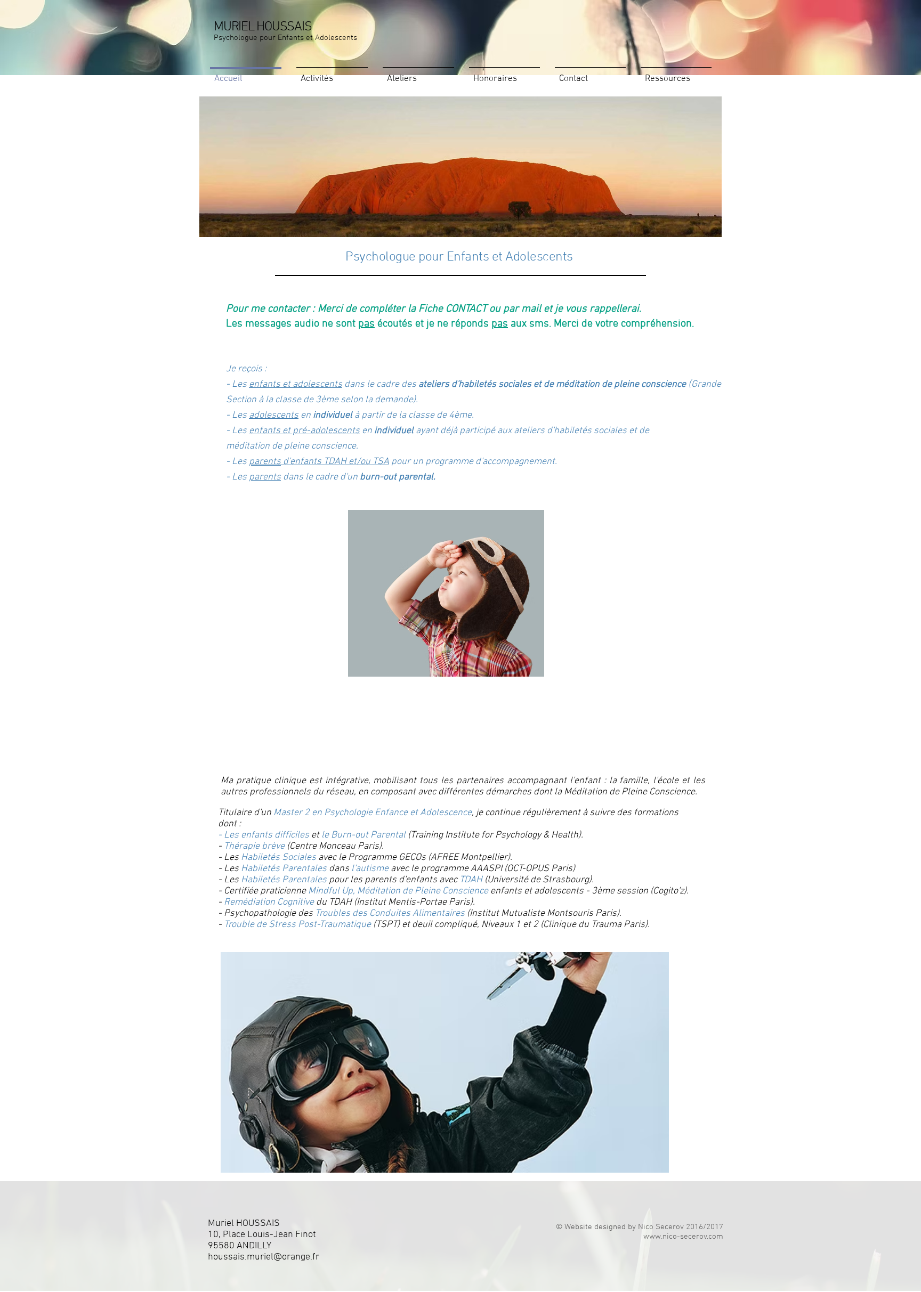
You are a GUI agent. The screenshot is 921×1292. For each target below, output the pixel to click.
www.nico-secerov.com (683, 1236)
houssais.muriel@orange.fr (263, 1257)
